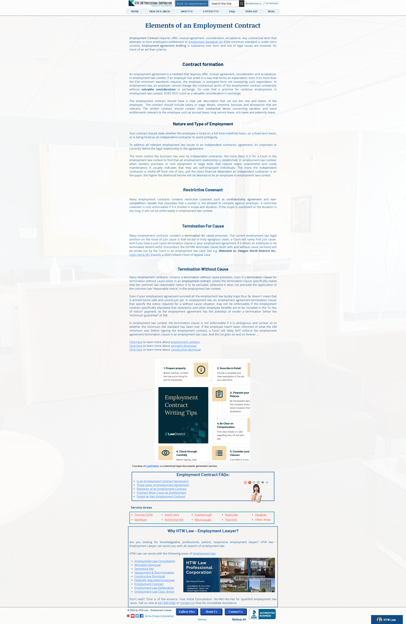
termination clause (259, 277)
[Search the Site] (241, 3)
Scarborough (203, 515)
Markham (140, 520)
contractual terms (218, 108)
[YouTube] (132, 616)
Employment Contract (144, 38)
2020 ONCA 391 (139, 255)
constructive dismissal (186, 349)
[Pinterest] (128, 616)
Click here (135, 349)
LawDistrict (152, 465)
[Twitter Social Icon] (137, 616)
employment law (204, 553)
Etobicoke (231, 515)
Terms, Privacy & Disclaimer (159, 616)
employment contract (196, 281)
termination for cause (199, 235)
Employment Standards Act (206, 42)
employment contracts (153, 277)
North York (172, 515)
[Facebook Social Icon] (141, 616)
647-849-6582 (167, 603)
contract (178, 74)
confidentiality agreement (244, 199)
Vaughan (261, 515)
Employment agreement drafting (164, 46)
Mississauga (203, 520)
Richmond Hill (174, 520)
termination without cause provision (208, 277)
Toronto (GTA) (143, 515)
